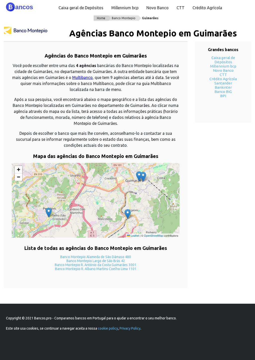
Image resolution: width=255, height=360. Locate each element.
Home (101, 18)
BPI (223, 96)
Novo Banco (157, 7)
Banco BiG (223, 91)
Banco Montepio (123, 18)
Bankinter (223, 87)
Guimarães (150, 18)
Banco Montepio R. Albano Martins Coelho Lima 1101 (95, 269)
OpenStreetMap (153, 235)
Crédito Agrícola (207, 7)
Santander (223, 83)
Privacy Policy (130, 328)
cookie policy (108, 328)
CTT (181, 7)
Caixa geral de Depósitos (81, 7)
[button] (139, 176)
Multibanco (82, 77)
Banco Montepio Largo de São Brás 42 (95, 261)
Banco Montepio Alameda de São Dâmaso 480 (95, 257)
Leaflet (134, 235)
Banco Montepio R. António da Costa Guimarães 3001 (95, 265)
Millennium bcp (124, 7)
